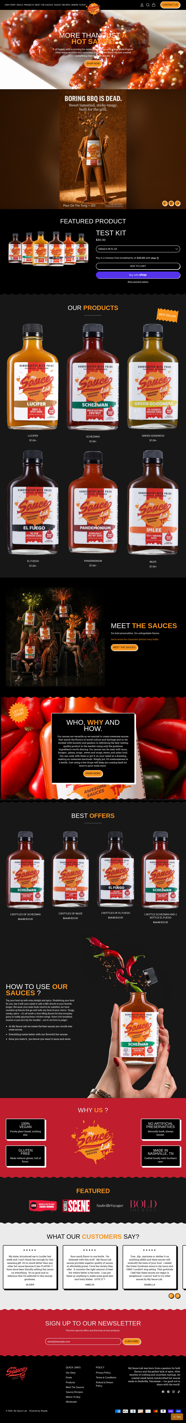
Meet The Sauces (44, 5)
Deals (20, 5)
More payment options (138, 282)
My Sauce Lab (20, 1411)
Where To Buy (78, 5)
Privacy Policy (103, 1372)
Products (29, 5)
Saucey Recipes (62, 5)
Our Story (10, 5)
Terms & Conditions (106, 1377)
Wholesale (71, 1402)
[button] (148, 5)
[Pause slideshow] (171, 203)
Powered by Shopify (38, 1411)
